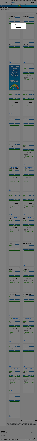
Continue (18, 27)
